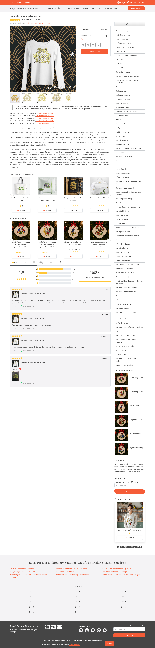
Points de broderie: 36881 (45, 121)
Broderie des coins (122, 165)
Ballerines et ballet (122, 107)
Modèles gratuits (122, 215)
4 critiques (28, 20)
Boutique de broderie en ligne (22, 568)
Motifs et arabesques (123, 72)
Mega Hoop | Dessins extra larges (127, 264)
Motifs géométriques (123, 232)
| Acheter (21, 210)
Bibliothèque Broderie (65, 571)
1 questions (39, 20)
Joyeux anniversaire (123, 99)
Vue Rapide (21, 187)
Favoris (28, 2)
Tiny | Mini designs (122, 354)
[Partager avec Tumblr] (98, 44)
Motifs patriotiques (122, 308)
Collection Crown (122, 161)
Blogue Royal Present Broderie (22, 571)
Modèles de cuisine (122, 252)
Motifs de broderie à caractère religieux (129, 327)
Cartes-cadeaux (121, 223)
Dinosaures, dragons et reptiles (38, 23)
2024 (31, 596)
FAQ (93, 8)
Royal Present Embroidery (24, 8)
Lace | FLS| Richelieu (123, 260)
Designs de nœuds (122, 128)
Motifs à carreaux (122, 140)
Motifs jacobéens (122, 248)
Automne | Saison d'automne (126, 55)
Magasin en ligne (55, 8)
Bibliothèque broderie (108, 8)
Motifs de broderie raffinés (125, 296)
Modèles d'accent (122, 91)
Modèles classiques (122, 144)
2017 (77, 606)
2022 (123, 596)
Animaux (21, 23)
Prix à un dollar (121, 300)
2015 (31, 612)
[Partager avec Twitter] (93, 44)
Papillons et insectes (123, 132)
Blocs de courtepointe (124, 319)
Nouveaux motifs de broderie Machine (71, 568)
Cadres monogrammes (124, 219)
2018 (31, 606)
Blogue (85, 8)
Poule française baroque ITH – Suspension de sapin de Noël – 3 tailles (21, 244)
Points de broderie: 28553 (45, 116)
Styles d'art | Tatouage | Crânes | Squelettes (127, 81)
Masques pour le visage (124, 199)
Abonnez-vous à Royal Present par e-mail (128, 626)
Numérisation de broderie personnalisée (72, 574)
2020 (77, 601)
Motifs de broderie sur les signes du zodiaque (128, 359)
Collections (120, 152)
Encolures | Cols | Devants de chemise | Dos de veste (129, 282)
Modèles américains (123, 95)
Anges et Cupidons (122, 68)
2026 (77, 591)
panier (142, 2)
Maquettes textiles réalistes (125, 365)
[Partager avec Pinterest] (83, 44)
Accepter (109, 643)
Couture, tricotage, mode (125, 346)
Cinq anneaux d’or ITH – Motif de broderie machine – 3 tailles (99, 244)
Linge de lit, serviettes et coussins (128, 111)
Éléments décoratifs (123, 177)
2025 (123, 591)
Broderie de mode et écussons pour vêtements (128, 193)
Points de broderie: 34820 (45, 118)
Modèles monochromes (124, 268)
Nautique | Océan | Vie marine (126, 277)
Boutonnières (120, 136)
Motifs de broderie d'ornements (127, 287)
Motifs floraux (120, 203)
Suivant (104, 30)
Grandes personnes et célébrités (127, 236)
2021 (31, 601)
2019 (123, 601)
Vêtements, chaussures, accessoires (128, 148)
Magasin (13, 23)
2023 (77, 596)
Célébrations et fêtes (123, 43)
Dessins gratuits (72, 8)
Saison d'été (120, 60)
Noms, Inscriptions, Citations (126, 273)
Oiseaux (118, 120)
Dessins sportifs (121, 350)
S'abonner (129, 491)
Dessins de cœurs (122, 240)
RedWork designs (122, 323)
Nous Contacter (136, 8)
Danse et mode (121, 169)
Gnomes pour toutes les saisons (127, 227)
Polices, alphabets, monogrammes (128, 207)
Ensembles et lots (122, 39)
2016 (123, 606)
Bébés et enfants (122, 115)
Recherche (131, 24)
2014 (77, 612)
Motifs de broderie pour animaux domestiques (127, 313)
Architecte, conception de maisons (128, 76)
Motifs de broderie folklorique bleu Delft (128, 182)
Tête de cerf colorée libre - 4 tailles (129, 530)
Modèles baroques (122, 103)
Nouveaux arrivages (123, 31)
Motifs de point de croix (124, 157)
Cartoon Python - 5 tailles (99, 198)
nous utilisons (74, 645)
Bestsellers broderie (123, 35)
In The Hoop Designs (123, 244)
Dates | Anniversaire (123, 173)
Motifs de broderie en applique (127, 87)
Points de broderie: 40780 (45, 123)
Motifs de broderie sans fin (125, 188)
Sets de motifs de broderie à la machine (126, 340)
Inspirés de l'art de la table (125, 256)
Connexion (17, 2)
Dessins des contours (123, 304)
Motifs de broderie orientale (126, 292)
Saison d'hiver (121, 51)
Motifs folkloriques (122, 211)
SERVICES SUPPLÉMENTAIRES (126, 47)
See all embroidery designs (125, 335)
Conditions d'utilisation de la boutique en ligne (121, 574)
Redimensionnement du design (114, 571)
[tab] (23, 263)
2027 (31, 591)
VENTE (118, 331)
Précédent (86, 30)
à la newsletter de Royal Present (126, 482)
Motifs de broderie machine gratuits (116, 568)
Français (123, 2)
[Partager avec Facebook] (88, 44)
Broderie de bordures (123, 124)
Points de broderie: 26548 (45, 113)
